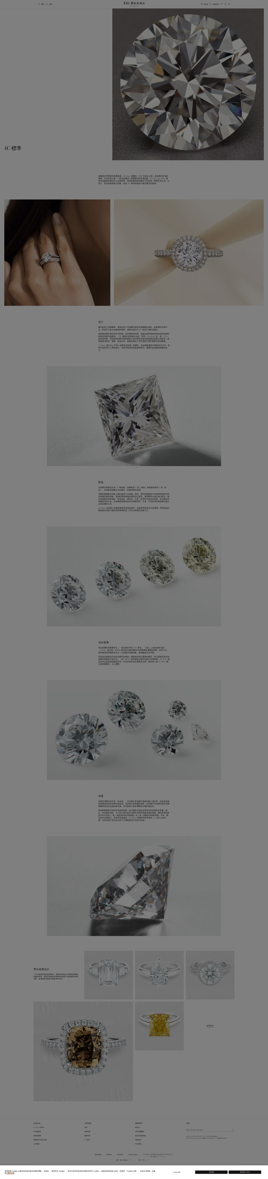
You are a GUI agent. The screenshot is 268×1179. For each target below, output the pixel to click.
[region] (134, 1172)
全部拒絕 (211, 1172)
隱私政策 (10, 1173)
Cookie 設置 (176, 1172)
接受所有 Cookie (245, 1172)
